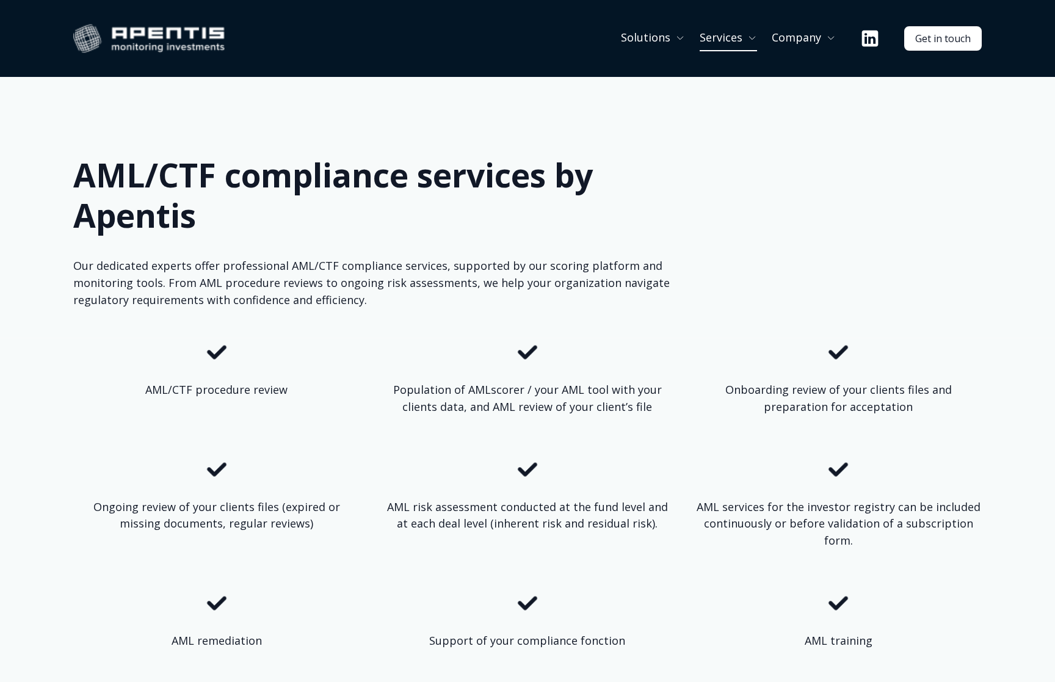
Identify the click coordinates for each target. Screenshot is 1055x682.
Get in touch (943, 38)
